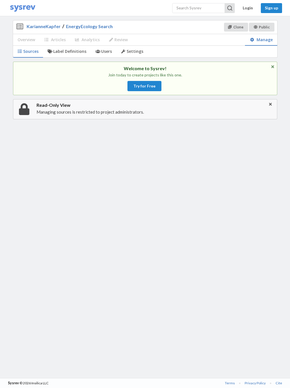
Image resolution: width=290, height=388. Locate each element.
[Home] (22, 8)
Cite (279, 383)
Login (248, 7)
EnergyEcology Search (89, 26)
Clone (238, 27)
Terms (230, 383)
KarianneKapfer (44, 26)
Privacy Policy (255, 383)
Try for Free (144, 86)
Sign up (271, 7)
